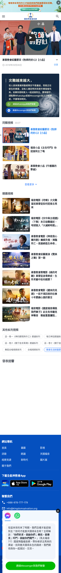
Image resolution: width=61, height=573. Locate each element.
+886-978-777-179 (17, 502)
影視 (42, 447)
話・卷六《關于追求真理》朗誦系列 (21, 343)
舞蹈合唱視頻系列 (13, 349)
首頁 (4, 447)
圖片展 (43, 459)
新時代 (24, 459)
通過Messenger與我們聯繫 (30, 565)
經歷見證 (6, 459)
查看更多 (29, 184)
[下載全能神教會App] (5, 483)
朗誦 (23, 453)
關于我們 (6, 465)
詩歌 (4, 453)
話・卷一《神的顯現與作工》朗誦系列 (22, 336)
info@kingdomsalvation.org (22, 508)
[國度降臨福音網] (30, 16)
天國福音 (45, 453)
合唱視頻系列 (34, 349)
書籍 (23, 447)
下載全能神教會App (14, 475)
